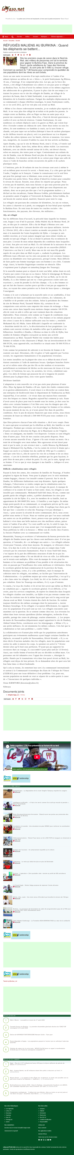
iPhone (45, 1134)
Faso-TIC (8, 1117)
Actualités (11, 40)
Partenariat (43, 1113)
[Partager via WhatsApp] (24, 55)
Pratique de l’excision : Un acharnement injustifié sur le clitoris (33, 849)
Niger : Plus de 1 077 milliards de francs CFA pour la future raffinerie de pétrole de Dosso (37, 1063)
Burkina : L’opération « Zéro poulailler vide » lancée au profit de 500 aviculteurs (39, 873)
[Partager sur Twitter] (18, 55)
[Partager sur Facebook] (15, 55)
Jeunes (8, 1122)
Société (18, 40)
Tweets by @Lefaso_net (10, 981)
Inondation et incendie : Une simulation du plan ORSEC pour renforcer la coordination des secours (41, 826)
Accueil (5, 40)
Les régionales (10, 1108)
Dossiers (35, 36)
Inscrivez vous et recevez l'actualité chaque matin (17, 1128)
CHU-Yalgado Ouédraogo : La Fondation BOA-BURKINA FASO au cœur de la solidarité (41, 920)
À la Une (19, 36)
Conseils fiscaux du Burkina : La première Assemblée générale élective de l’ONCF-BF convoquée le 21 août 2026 (38, 1027)
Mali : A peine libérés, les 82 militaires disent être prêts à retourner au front (35, 1070)
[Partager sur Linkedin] (21, 55)
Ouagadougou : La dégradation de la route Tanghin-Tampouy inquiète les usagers (40, 790)
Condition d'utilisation (45, 1119)
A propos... (42, 1108)
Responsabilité (44, 1122)
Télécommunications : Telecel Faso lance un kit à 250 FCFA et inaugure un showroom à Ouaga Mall (42, 838)
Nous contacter (42, 1128)
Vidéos (27, 36)
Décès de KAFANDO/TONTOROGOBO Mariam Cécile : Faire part (31, 1034)
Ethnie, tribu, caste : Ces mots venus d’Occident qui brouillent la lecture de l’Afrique (40, 897)
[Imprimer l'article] (30, 55)
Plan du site (43, 1115)
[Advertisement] (37, 29)
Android (40, 1134)
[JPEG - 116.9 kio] (10, 60)
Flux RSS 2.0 (43, 1117)
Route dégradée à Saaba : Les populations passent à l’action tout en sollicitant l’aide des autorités (39, 1041)
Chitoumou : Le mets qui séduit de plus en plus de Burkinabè (33, 861)
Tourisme (8, 1115)
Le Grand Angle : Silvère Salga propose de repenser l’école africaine (35, 885)
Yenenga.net (9, 1119)
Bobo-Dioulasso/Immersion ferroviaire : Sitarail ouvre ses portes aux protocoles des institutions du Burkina (40, 815)
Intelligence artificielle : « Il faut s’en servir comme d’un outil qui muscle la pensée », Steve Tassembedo (41, 803)
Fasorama (8, 1113)
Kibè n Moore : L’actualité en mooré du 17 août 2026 (27, 1020)
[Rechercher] (12, 37)
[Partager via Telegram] (27, 55)
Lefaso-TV (8, 1111)
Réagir (17, 792)
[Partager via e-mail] (12, 55)
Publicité (42, 1111)
